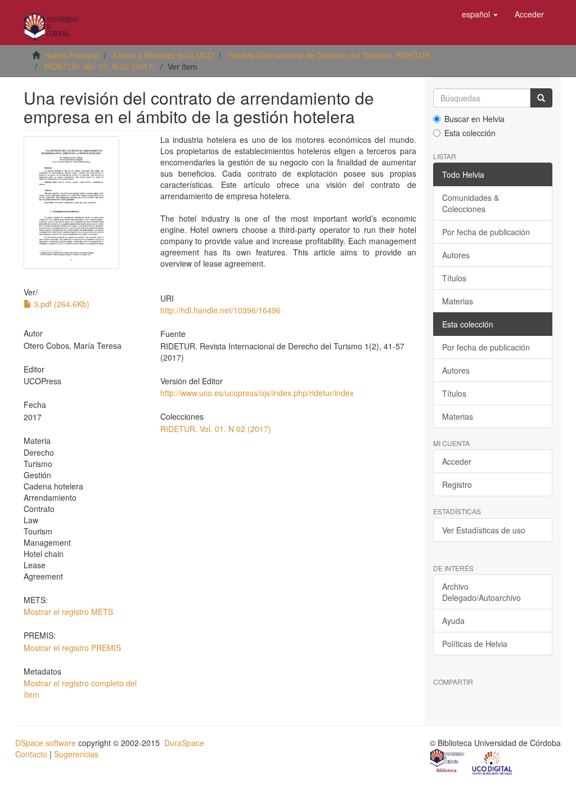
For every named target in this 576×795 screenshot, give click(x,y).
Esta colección (470, 132)
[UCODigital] (492, 761)
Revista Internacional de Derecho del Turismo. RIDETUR (329, 55)
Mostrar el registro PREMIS (72, 647)
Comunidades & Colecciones (470, 203)
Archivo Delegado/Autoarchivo (481, 592)
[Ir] (541, 97)
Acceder (456, 461)
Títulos (454, 278)
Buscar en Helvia (474, 118)
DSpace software (45, 742)
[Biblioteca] (448, 761)
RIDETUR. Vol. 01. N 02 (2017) (99, 66)
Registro (457, 484)
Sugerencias (76, 754)
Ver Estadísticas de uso (483, 530)
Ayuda (453, 620)
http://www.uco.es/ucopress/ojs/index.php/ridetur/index (257, 392)
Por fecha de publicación (486, 231)
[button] (479, 14)
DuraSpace (184, 742)
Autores (456, 254)
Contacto (31, 754)
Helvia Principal (71, 55)
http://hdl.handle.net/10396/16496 (220, 310)
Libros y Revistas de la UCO (164, 55)
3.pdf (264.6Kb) (60, 303)
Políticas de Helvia (474, 643)
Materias (457, 301)
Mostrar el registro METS (68, 611)
